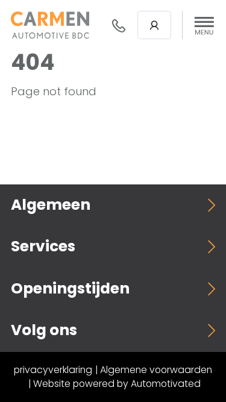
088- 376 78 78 (119, 25)
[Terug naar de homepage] (50, 24)
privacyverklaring (53, 370)
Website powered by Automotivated (117, 384)
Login (154, 25)
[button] (204, 25)
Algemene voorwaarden (156, 370)
